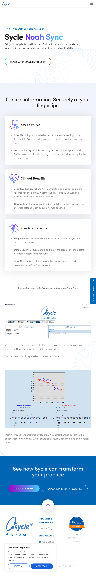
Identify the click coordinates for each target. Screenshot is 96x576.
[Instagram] (11, 534)
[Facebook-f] (7, 534)
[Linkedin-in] (16, 534)
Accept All (41, 566)
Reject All (19, 566)
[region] (30, 557)
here (75, 287)
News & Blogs (46, 528)
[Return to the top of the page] (48, 505)
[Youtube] (24, 534)
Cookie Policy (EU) (64, 565)
